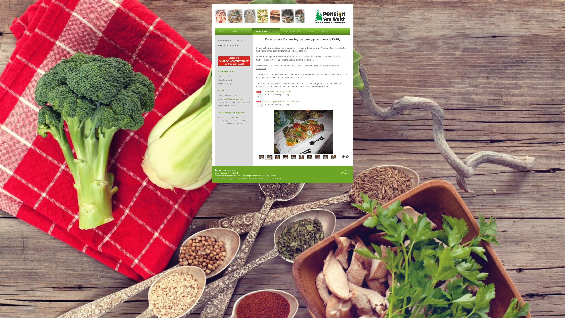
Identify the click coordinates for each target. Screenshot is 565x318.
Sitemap (233, 170)
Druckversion (223, 170)
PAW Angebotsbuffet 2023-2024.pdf (282, 101)
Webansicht (345, 173)
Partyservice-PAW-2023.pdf (278, 91)
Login (347, 170)
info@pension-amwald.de (234, 98)
